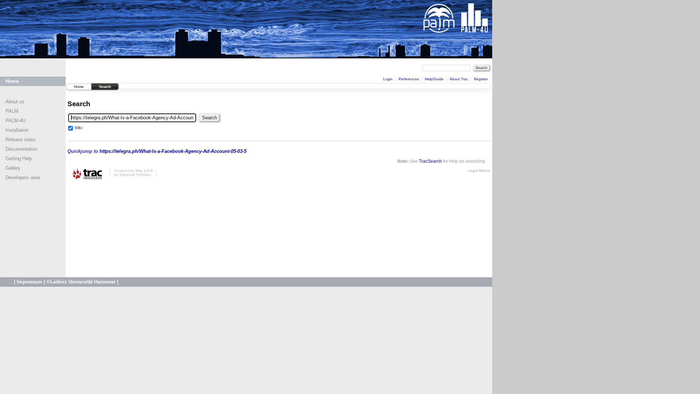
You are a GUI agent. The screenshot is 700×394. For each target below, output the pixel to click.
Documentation (21, 149)
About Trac (459, 79)
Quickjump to (156, 151)
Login (388, 79)
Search (105, 87)
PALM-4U (15, 120)
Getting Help (18, 158)
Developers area (22, 177)
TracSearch (430, 161)
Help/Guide (434, 79)
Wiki (78, 127)
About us (14, 101)
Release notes (20, 139)
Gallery (12, 168)
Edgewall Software (135, 175)
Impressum (29, 282)
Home (12, 81)
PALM (11, 111)
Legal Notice (479, 171)
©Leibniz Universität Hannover (81, 282)
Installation (16, 130)
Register (481, 79)
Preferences (408, 79)
